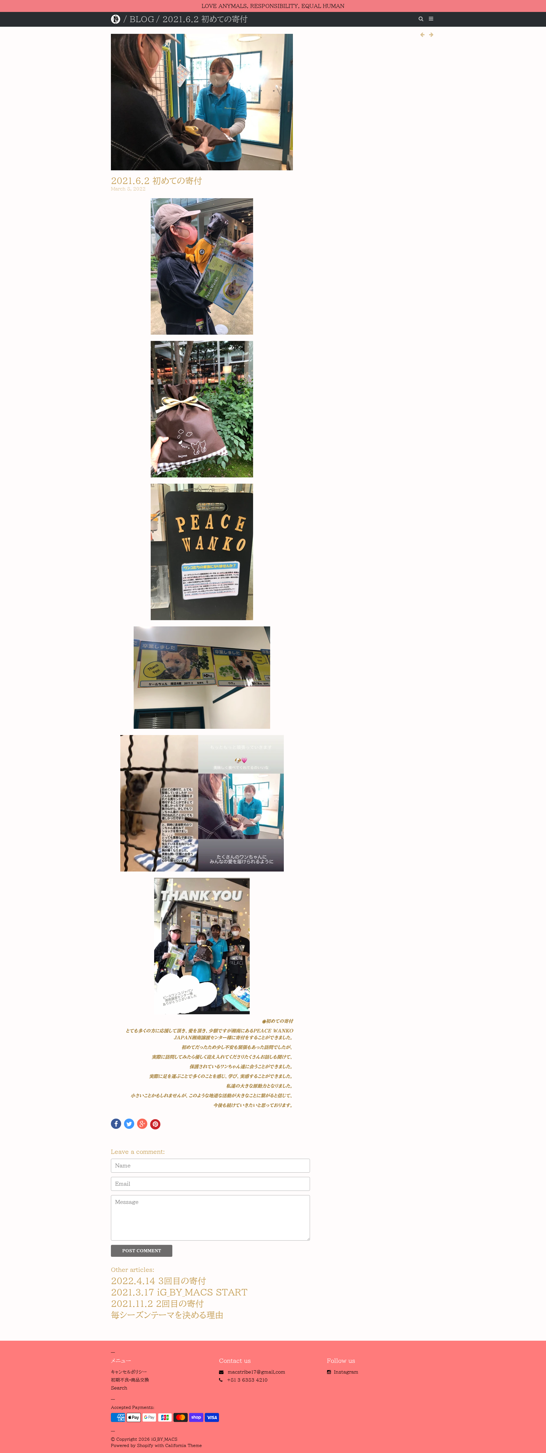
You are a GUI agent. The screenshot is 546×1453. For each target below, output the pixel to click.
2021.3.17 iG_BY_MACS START (179, 1292)
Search (119, 1388)
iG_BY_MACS (164, 1439)
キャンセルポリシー (129, 1372)
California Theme (183, 1446)
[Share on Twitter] (129, 1124)
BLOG (142, 19)
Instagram (346, 1372)
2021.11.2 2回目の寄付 (157, 1303)
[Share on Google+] (142, 1124)
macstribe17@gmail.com (256, 1372)
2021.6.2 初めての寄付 (156, 181)
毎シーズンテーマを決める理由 (167, 1315)
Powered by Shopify (132, 1446)
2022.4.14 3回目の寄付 (158, 1281)
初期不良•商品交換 (130, 1380)
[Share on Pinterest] (155, 1124)
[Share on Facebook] (116, 1124)
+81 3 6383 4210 (247, 1380)
